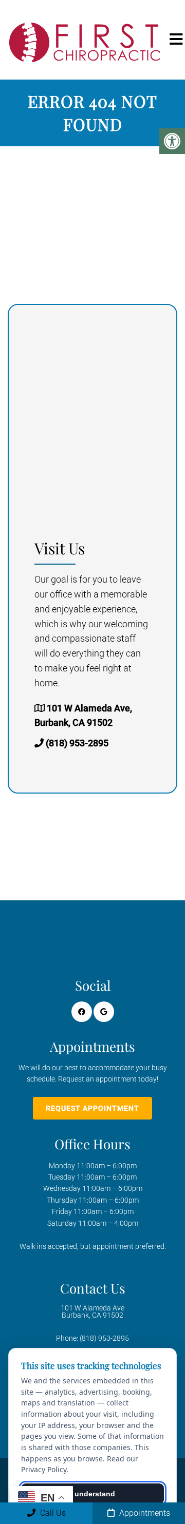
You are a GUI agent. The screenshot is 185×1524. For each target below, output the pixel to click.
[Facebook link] (81, 1011)
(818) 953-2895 (77, 743)
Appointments (143, 1513)
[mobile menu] (176, 39)
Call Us (52, 1513)
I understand (92, 1494)
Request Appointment (92, 1108)
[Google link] (104, 1011)
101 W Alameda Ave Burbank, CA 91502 (92, 1311)
